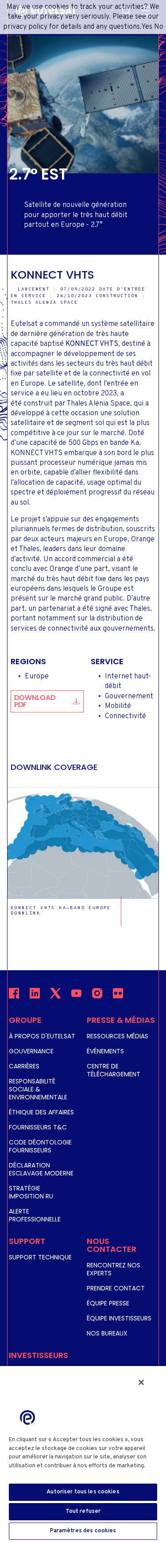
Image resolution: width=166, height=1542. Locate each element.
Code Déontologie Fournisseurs (40, 1146)
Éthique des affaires (41, 1112)
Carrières (24, 1066)
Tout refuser (83, 1511)
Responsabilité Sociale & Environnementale (38, 1089)
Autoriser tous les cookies (82, 1492)
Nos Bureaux (107, 1333)
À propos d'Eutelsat (42, 1036)
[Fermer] (141, 1382)
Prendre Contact (116, 1288)
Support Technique (40, 1257)
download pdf (34, 701)
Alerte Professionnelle (35, 1215)
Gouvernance (31, 1051)
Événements (105, 1051)
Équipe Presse (108, 1303)
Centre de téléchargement (113, 1070)
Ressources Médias (117, 1036)
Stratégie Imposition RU (31, 1192)
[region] (83, 1453)
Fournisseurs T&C (38, 1127)
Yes (146, 27)
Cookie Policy (30, 1474)
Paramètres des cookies (83, 1530)
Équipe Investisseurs (119, 1318)
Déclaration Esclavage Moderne (41, 1169)
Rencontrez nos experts (113, 1269)
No (158, 27)
